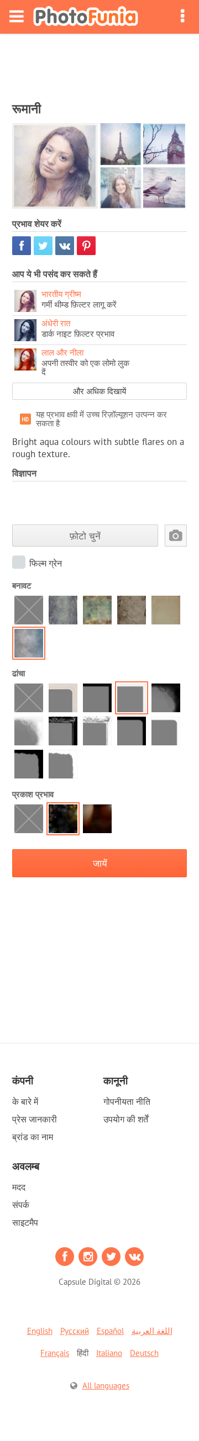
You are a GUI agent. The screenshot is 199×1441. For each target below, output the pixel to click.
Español (110, 1331)
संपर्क (20, 1204)
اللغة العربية (152, 1331)
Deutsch (144, 1353)
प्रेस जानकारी (34, 1119)
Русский (74, 1331)
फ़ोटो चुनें (85, 535)
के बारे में (25, 1101)
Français (54, 1353)
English (40, 1331)
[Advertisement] (99, 64)
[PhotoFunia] (85, 17)
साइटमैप (25, 1222)
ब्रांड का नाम (32, 1136)
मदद (18, 1187)
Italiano (109, 1353)
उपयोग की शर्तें (125, 1119)
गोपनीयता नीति (126, 1101)
